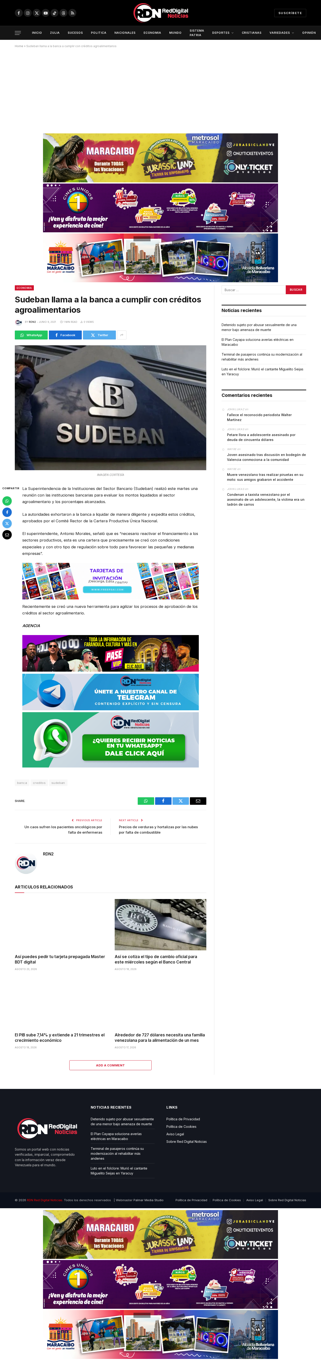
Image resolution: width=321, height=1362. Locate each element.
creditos (39, 783)
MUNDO (175, 32)
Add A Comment (110, 1065)
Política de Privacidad (183, 1119)
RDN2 (32, 321)
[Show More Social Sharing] (121, 335)
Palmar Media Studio (148, 1200)
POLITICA (98, 32)
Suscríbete (290, 13)
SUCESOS (75, 32)
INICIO (37, 32)
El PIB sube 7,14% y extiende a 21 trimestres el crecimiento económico (60, 1038)
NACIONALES (125, 32)
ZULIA (55, 32)
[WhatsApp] (7, 500)
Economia (24, 288)
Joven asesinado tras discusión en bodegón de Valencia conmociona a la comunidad (266, 457)
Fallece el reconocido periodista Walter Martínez (259, 417)
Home (19, 46)
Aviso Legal (175, 1134)
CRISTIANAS (252, 32)
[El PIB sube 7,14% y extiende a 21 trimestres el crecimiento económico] (60, 1003)
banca (22, 783)
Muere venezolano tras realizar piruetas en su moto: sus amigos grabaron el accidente (265, 477)
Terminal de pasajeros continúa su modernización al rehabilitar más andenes (117, 1153)
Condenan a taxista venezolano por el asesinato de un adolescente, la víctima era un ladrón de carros (266, 499)
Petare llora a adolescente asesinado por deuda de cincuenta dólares (261, 437)
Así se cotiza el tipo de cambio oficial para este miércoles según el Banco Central (156, 959)
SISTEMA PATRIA (197, 33)
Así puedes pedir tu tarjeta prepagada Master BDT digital (60, 959)
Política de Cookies (181, 1127)
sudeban (58, 783)
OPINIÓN (309, 32)
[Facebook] (7, 512)
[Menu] (18, 33)
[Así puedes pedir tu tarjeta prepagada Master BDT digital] (60, 924)
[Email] (7, 534)
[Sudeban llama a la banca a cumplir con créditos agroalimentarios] (110, 407)
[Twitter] (7, 523)
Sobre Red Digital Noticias (186, 1142)
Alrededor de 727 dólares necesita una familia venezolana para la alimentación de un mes (160, 1038)
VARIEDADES (280, 32)
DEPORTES (221, 32)
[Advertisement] (160, 89)
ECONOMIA (152, 32)
